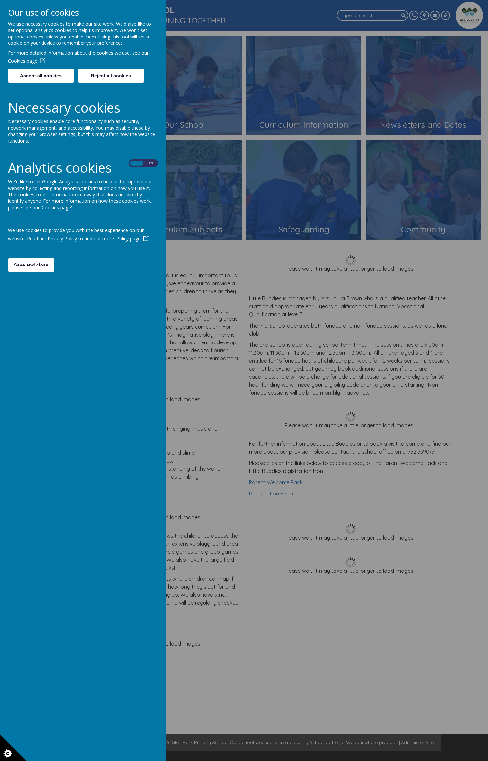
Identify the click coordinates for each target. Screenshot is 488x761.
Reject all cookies (111, 75)
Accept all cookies (41, 75)
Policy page (128, 238)
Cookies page (22, 61)
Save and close (31, 264)
